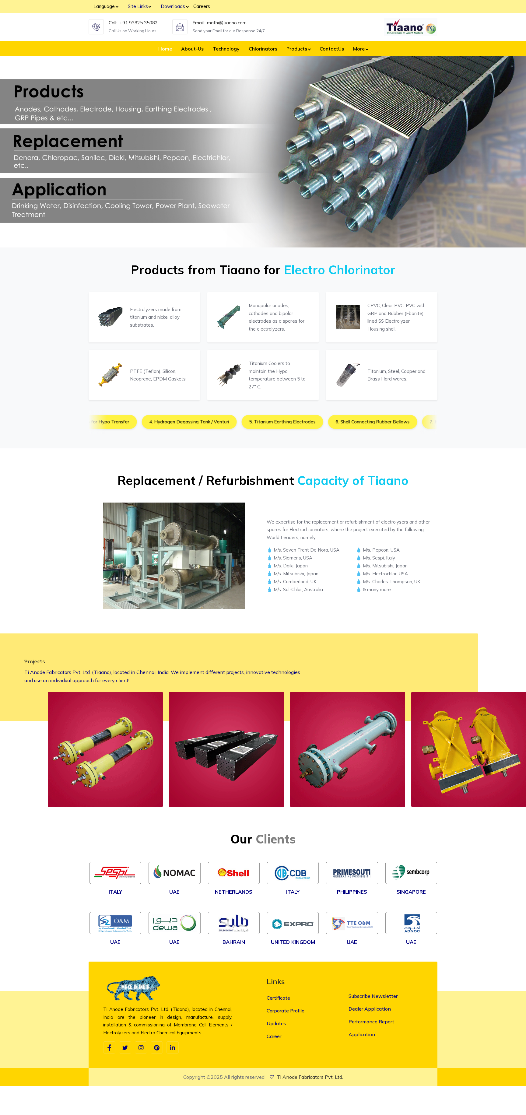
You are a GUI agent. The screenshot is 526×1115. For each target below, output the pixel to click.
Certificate (278, 998)
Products (296, 49)
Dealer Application (370, 1009)
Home (165, 49)
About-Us (192, 49)
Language (104, 6)
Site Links (138, 6)
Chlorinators (263, 49)
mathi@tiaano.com (227, 23)
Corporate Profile (285, 1011)
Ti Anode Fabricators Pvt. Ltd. (310, 1077)
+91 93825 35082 (139, 23)
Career (274, 1036)
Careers (201, 6)
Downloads (173, 6)
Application (362, 1034)
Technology (226, 49)
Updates (276, 1023)
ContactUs (332, 49)
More (359, 49)
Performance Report (371, 1022)
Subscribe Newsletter (373, 996)
